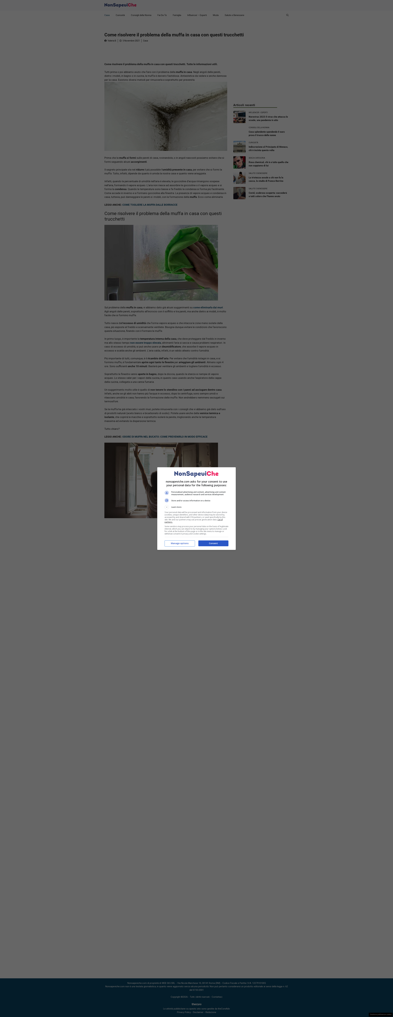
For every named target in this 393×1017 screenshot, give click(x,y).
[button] (196, 507)
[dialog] (196, 508)
